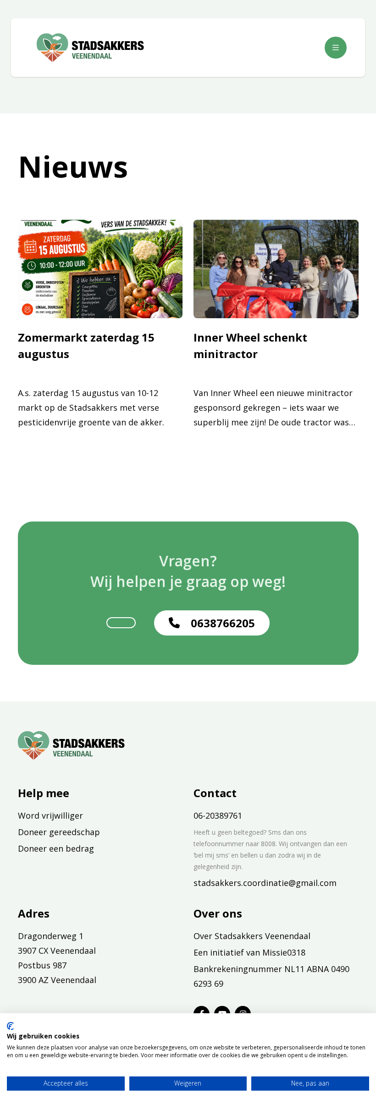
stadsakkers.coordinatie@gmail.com (265, 882)
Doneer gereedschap (59, 831)
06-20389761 (218, 815)
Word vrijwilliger (50, 815)
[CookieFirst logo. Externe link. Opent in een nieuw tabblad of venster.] (10, 1026)
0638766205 (223, 622)
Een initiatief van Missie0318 (249, 952)
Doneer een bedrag (56, 848)
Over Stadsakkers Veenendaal (252, 935)
